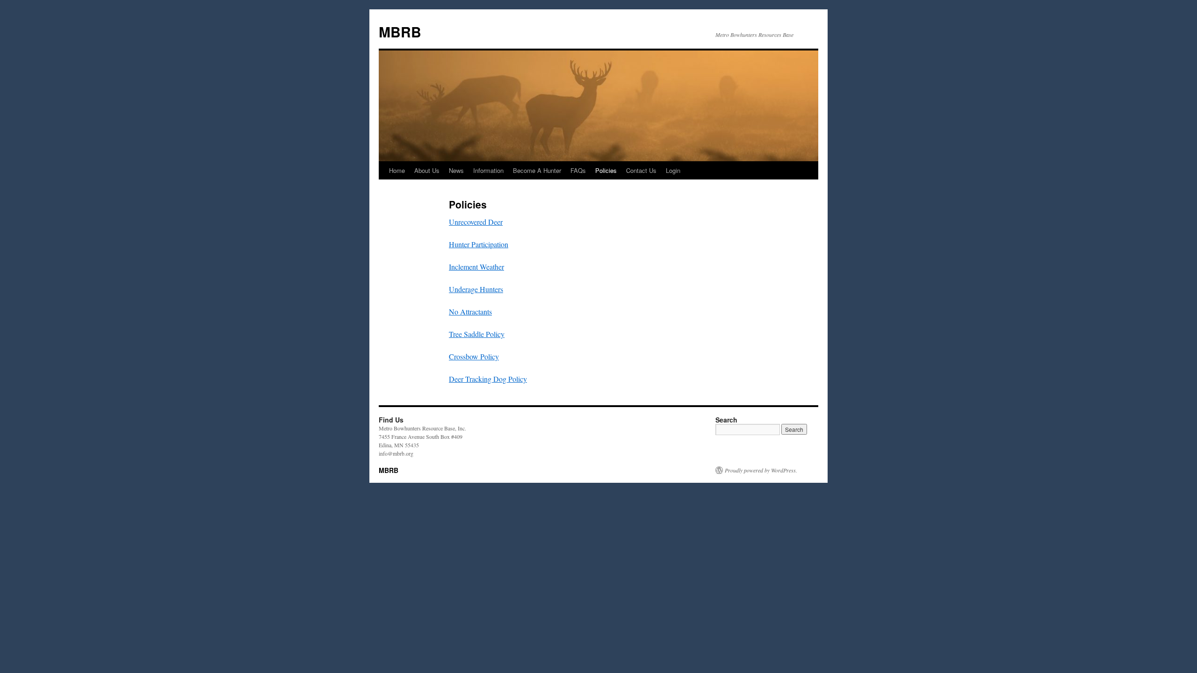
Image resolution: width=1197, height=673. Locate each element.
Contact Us (641, 170)
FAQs (578, 170)
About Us (427, 170)
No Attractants (470, 311)
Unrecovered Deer (476, 222)
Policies (606, 170)
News (456, 170)
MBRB (400, 31)
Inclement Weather (476, 267)
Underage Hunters (476, 289)
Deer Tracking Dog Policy (488, 379)
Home (397, 170)
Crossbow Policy (474, 356)
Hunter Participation (478, 244)
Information (488, 170)
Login (673, 170)
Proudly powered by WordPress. (761, 470)
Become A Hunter (537, 170)
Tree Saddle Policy (477, 334)
